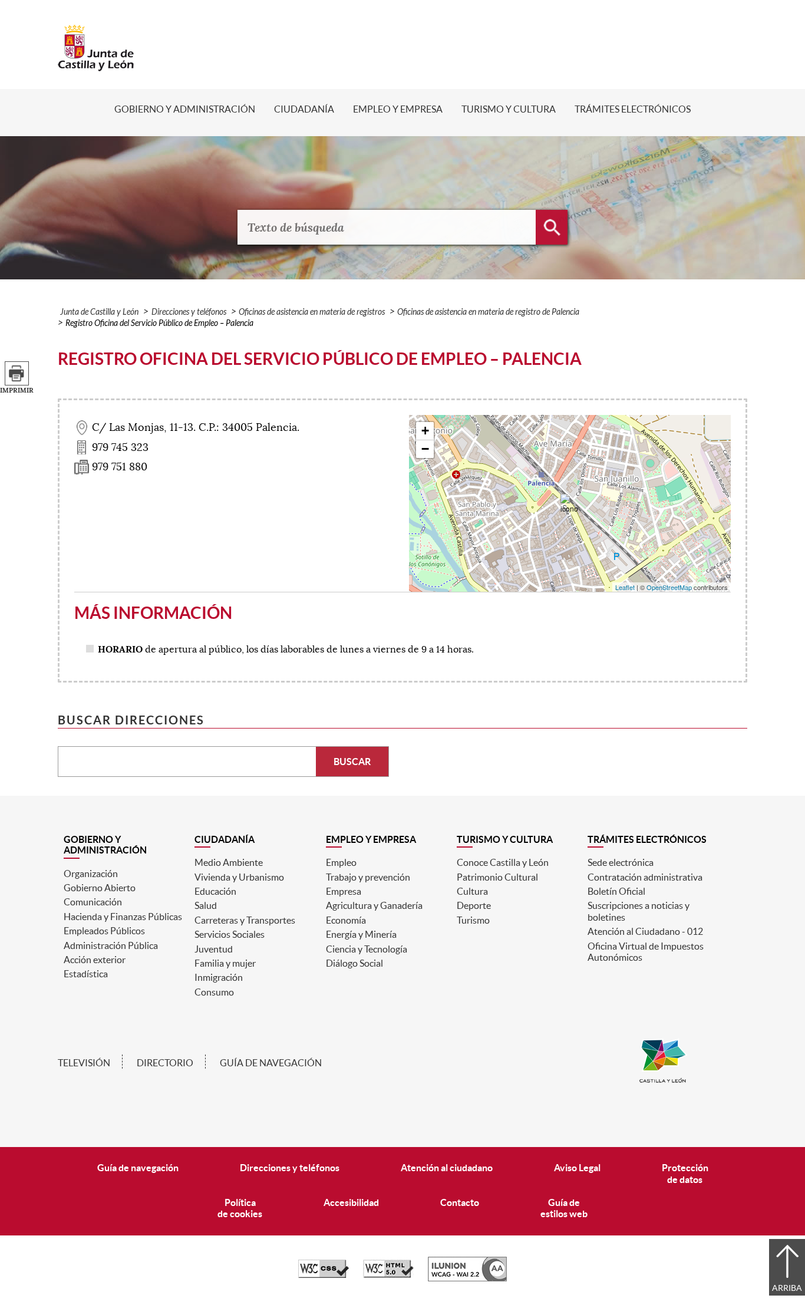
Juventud (213, 949)
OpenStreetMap (669, 587)
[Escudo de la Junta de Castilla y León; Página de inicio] (96, 65)
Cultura (472, 891)
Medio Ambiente (228, 862)
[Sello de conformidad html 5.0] (388, 1275)
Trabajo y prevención (368, 877)
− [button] (425, 448)
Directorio (165, 1062)
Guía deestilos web (564, 1208)
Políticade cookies (239, 1208)
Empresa (343, 891)
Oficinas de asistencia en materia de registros (312, 312)
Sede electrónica (621, 862)
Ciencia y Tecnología (366, 949)
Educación (215, 891)
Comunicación (93, 902)
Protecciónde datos (685, 1173)
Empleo (341, 862)
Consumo (214, 992)
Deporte (474, 905)
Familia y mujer (225, 963)
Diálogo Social (354, 963)
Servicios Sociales (229, 934)
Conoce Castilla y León (503, 862)
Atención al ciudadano (447, 1167)
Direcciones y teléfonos (188, 312)
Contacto (459, 1202)
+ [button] (425, 430)
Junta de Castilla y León (99, 312)
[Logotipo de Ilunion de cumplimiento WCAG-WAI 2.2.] (467, 1278)
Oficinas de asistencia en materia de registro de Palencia (488, 312)
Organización (91, 873)
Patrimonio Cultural (497, 877)
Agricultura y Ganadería (374, 905)
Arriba (787, 1288)
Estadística (86, 973)
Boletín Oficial (616, 891)
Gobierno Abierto (100, 887)
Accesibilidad (351, 1202)
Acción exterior (95, 959)
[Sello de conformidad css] (323, 1275)
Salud (205, 905)
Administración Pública (111, 945)
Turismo (473, 920)
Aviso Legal (577, 1167)
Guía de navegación (271, 1062)
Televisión (84, 1062)
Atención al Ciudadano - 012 (645, 931)
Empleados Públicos (104, 930)
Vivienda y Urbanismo (239, 877)
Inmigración (218, 977)
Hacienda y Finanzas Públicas (123, 916)
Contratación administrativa (645, 877)
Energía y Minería (361, 934)
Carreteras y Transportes (244, 920)
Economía (346, 920)
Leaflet (625, 587)
